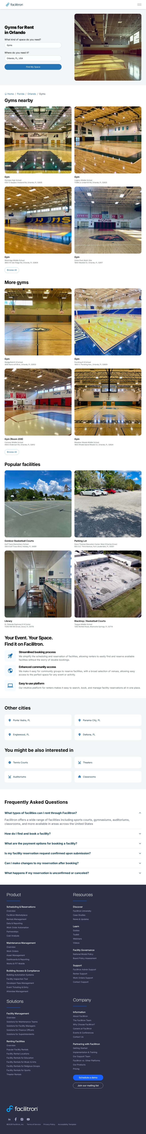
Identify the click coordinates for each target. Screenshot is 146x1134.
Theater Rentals (14, 1074)
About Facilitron (80, 1016)
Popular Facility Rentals (17, 1049)
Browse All (12, 270)
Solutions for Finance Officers (20, 1030)
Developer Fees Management (20, 983)
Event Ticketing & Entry (17, 987)
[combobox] (33, 45)
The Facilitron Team (82, 1020)
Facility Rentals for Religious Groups (23, 1066)
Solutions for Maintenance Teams (22, 1021)
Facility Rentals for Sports (18, 1070)
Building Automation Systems (20, 975)
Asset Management (16, 955)
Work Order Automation (18, 927)
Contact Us (78, 1037)
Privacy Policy (49, 1124)
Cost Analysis (13, 935)
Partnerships (12, 931)
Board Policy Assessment (85, 958)
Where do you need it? (17, 52)
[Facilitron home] (15, 4)
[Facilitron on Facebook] (16, 1119)
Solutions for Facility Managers (21, 1026)
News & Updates (81, 919)
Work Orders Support (83, 978)
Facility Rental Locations (18, 1053)
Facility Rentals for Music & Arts (21, 1062)
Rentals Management (16, 919)
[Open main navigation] (139, 5)
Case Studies (79, 915)
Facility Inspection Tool (17, 979)
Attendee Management (17, 991)
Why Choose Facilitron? (84, 1024)
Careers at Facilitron (82, 1028)
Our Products (79, 1064)
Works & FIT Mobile (16, 963)
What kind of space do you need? (23, 39)
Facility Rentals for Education (20, 1058)
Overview (11, 911)
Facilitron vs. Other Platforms (86, 1060)
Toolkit (76, 934)
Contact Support (81, 982)
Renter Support (80, 973)
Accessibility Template (67, 1124)
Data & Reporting (15, 923)
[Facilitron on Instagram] (22, 1119)
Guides (76, 930)
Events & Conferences (83, 1032)
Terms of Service (34, 1124)
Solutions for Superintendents (20, 1034)
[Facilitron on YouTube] (28, 1119)
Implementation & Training (85, 1052)
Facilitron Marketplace (17, 915)
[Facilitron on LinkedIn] (9, 1119)
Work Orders (12, 951)
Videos (76, 943)
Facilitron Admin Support (84, 969)
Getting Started (80, 1048)
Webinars (77, 938)
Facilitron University (82, 911)
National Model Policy (83, 954)
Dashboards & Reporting (18, 959)
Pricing (76, 1069)
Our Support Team (81, 1056)
